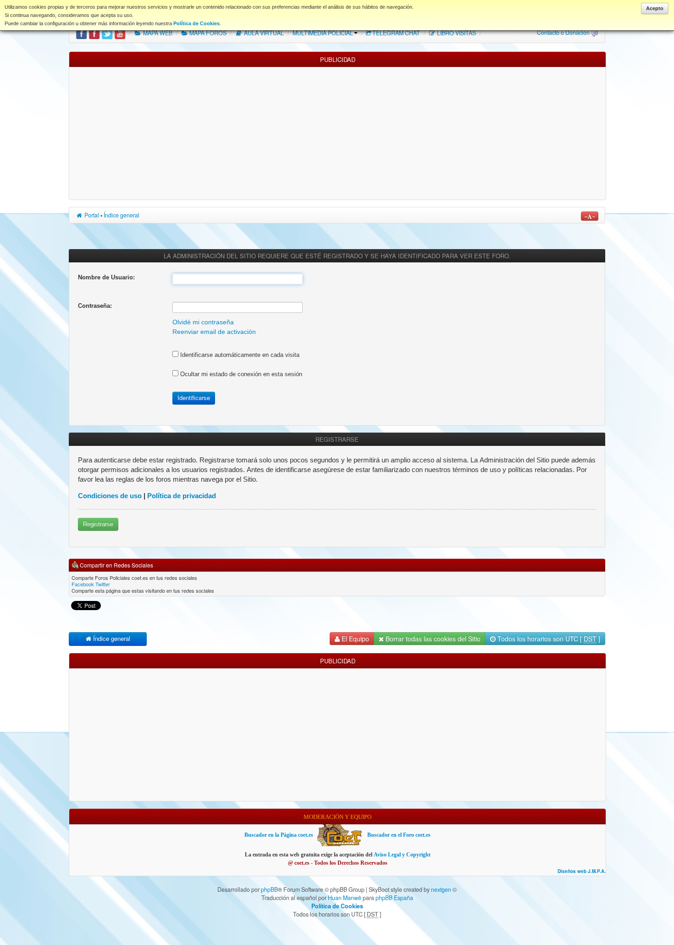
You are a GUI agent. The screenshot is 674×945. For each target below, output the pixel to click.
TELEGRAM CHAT (396, 33)
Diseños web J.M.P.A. (582, 871)
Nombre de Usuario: (106, 277)
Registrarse (98, 524)
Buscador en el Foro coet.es (399, 835)
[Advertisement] (337, 131)
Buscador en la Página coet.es (278, 835)
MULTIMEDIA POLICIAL (323, 33)
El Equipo (354, 638)
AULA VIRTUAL (263, 33)
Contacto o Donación (563, 32)
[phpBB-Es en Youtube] (120, 33)
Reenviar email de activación (214, 331)
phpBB (269, 889)
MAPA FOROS (207, 33)
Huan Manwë (344, 898)
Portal (91, 215)
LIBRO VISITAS (456, 33)
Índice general (121, 215)
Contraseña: (95, 305)
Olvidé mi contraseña (203, 322)
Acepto (654, 8)
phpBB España (394, 898)
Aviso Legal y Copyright (402, 854)
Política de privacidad (181, 495)
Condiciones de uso (110, 495)
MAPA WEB (157, 33)
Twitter (102, 584)
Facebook (83, 584)
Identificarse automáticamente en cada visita (238, 354)
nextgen (441, 889)
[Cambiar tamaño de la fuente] (589, 216)
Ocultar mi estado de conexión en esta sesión (240, 374)
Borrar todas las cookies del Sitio (432, 638)
